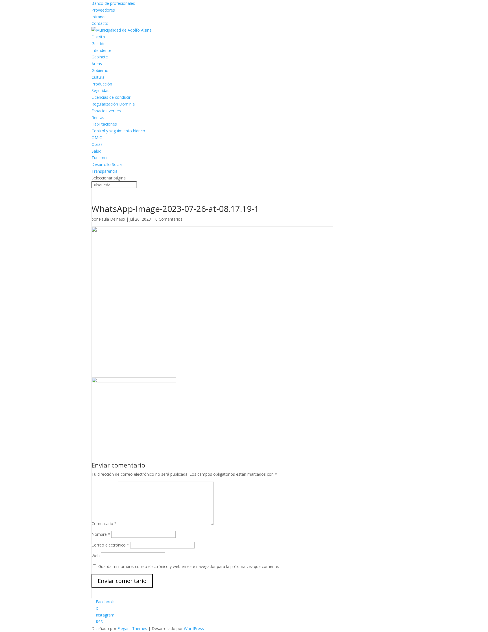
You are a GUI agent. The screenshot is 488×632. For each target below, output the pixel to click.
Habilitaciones (104, 124)
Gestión (98, 43)
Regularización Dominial (113, 104)
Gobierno (99, 70)
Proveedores (103, 10)
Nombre (100, 534)
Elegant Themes (132, 628)
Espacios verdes (106, 110)
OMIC (96, 137)
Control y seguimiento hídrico (118, 130)
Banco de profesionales (113, 3)
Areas (96, 63)
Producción (101, 84)
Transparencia (104, 171)
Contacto (99, 23)
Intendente (101, 50)
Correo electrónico (110, 545)
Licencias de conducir (110, 97)
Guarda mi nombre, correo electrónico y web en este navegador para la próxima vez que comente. (188, 566)
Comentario (104, 523)
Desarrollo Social (107, 164)
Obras (97, 144)
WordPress (194, 628)
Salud (96, 151)
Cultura (97, 77)
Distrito (98, 37)
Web (95, 555)
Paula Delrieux (112, 219)
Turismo (99, 157)
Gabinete (99, 57)
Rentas (97, 117)
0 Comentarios (168, 219)
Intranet (98, 16)
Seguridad (100, 90)
